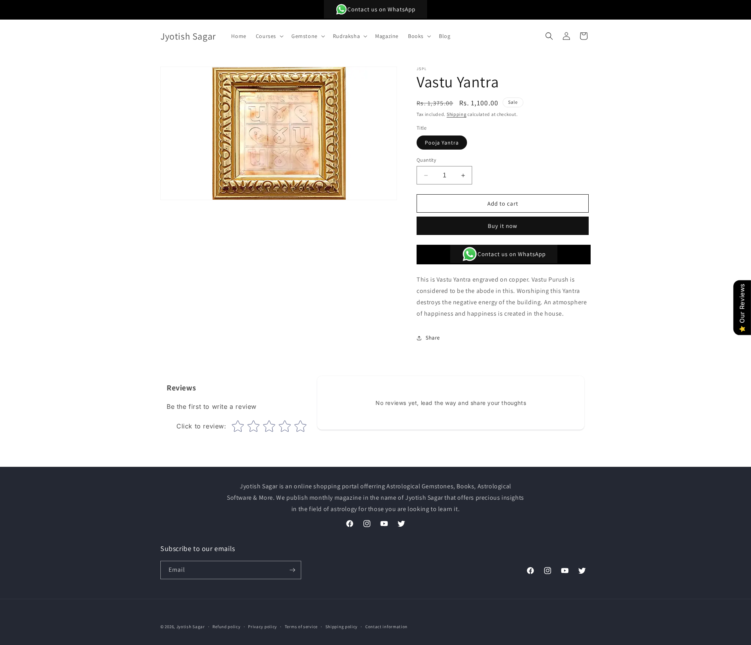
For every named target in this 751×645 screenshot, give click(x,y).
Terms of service (301, 626)
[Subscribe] (292, 570)
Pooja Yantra (442, 142)
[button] (269, 36)
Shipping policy (341, 626)
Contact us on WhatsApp (381, 9)
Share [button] (433, 337)
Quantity (426, 160)
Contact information (386, 626)
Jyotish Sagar (190, 626)
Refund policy (226, 626)
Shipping (457, 114)
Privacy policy (262, 626)
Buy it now (502, 225)
